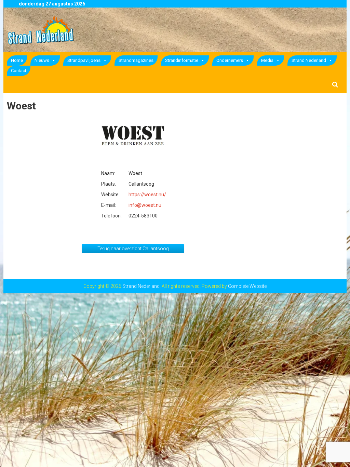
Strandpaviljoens (83, 60)
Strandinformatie (181, 60)
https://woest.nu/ (147, 194)
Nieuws (42, 60)
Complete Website (247, 286)
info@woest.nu (145, 205)
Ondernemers (229, 60)
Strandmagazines (136, 60)
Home (17, 60)
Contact (18, 70)
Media (267, 60)
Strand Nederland (309, 60)
